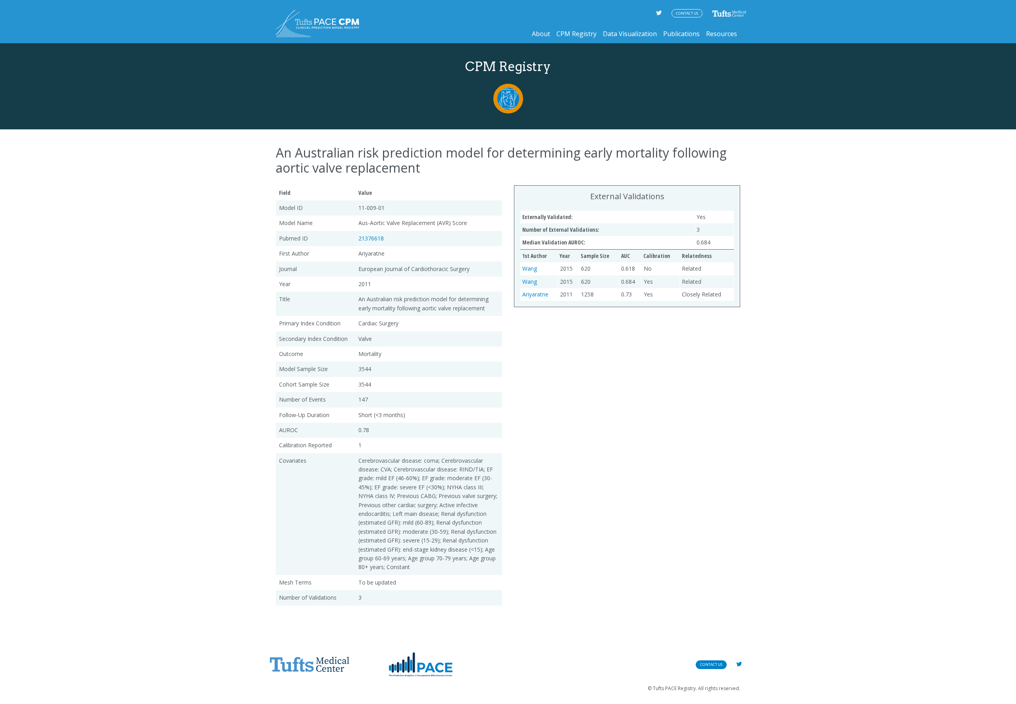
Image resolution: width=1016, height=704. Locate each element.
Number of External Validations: (560, 229)
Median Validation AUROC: (553, 242)
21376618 (371, 238)
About (541, 33)
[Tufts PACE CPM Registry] (317, 23)
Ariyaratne (535, 294)
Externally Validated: (547, 217)
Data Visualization (630, 33)
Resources (721, 33)
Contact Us (687, 13)
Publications (681, 33)
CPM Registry (576, 33)
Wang (529, 268)
